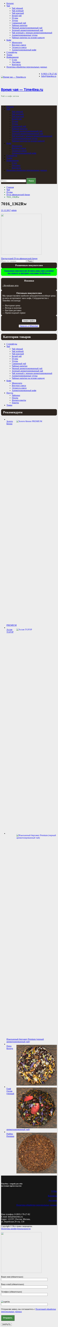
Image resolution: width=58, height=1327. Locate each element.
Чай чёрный (17, 8)
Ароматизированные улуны (24, 35)
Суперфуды (11, 52)
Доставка (16, 62)
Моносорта (17, 42)
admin (14, 210)
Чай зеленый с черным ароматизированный (32, 33)
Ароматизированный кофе (24, 50)
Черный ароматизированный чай (27, 28)
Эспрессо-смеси (19, 47)
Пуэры (15, 18)
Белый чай (17, 15)
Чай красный (18, 13)
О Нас (54, 1191)
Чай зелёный (18, 11)
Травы (9, 55)
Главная (10, 187)
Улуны (15, 20)
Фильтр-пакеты (19, 400)
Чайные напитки (19, 25)
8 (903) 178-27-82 (49, 74)
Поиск (30, 261)
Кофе (8, 40)
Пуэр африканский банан (18, 194)
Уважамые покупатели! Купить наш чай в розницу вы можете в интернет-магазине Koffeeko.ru (29, 272)
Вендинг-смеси (19, 45)
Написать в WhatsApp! (29, 326)
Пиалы (15, 398)
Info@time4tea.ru (48, 76)
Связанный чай (19, 23)
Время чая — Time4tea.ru (22, 89)
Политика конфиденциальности (16, 1229)
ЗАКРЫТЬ (6, 1324)
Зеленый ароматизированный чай (27, 30)
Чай (8, 6)
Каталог (10, 3)
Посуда (9, 393)
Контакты (16, 64)
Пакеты (15, 403)
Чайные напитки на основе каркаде (28, 37)
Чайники (16, 395)
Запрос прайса (29, 321)
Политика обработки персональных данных (26, 67)
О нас (14, 59)
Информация (12, 57)
